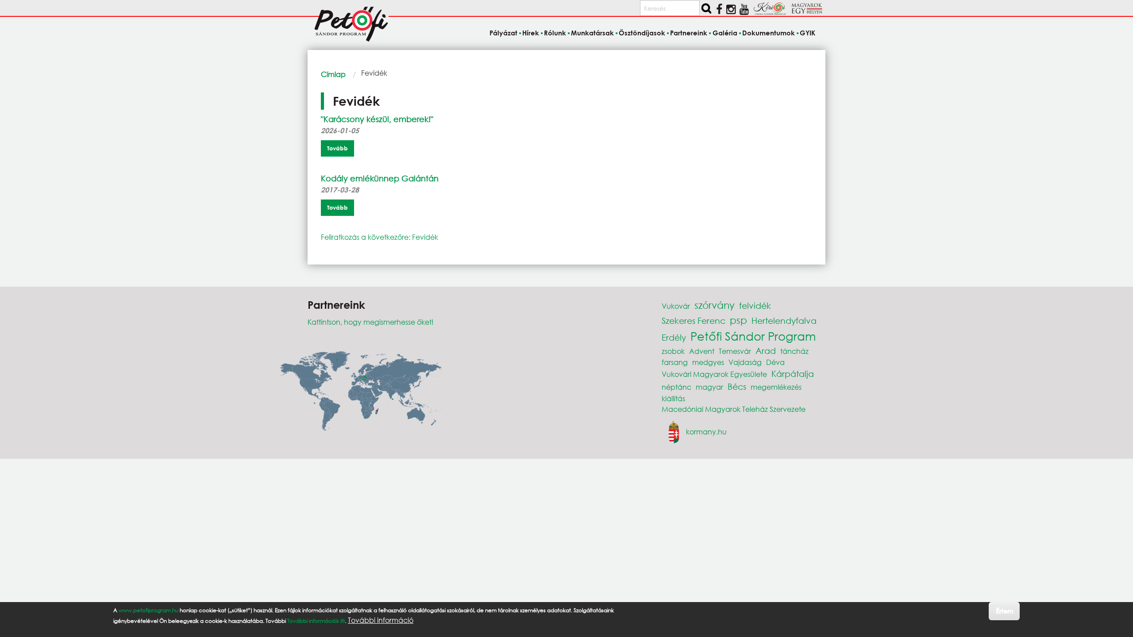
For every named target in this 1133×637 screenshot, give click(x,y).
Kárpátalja (792, 373)
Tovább (337, 148)
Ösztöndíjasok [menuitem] (642, 33)
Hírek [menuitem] (530, 33)
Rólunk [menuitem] (555, 33)
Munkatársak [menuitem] (592, 33)
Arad (765, 350)
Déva (775, 362)
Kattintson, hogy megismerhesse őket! (371, 321)
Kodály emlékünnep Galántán (380, 178)
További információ (380, 620)
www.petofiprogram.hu (148, 610)
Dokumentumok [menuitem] (768, 33)
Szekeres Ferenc (693, 320)
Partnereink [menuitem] (688, 33)
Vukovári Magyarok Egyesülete (714, 374)
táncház (794, 351)
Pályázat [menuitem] (503, 33)
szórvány (714, 305)
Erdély (674, 337)
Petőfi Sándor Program (753, 336)
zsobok (673, 351)
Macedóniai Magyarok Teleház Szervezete (733, 409)
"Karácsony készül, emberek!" (377, 119)
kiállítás (673, 398)
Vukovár (676, 306)
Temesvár (735, 351)
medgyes (708, 362)
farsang (675, 362)
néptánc (676, 386)
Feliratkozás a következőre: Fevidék (379, 237)
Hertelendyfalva (784, 320)
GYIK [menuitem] (807, 33)
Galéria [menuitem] (725, 33)
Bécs (737, 386)
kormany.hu (706, 431)
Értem (1004, 610)
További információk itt (316, 621)
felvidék (755, 305)
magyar (709, 386)
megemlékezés (776, 386)
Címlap (333, 74)
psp (738, 320)
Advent (701, 351)
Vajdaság (745, 362)
